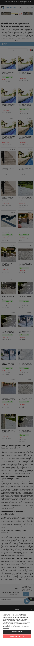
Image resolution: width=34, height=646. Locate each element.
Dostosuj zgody (17, 631)
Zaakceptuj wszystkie (17, 636)
